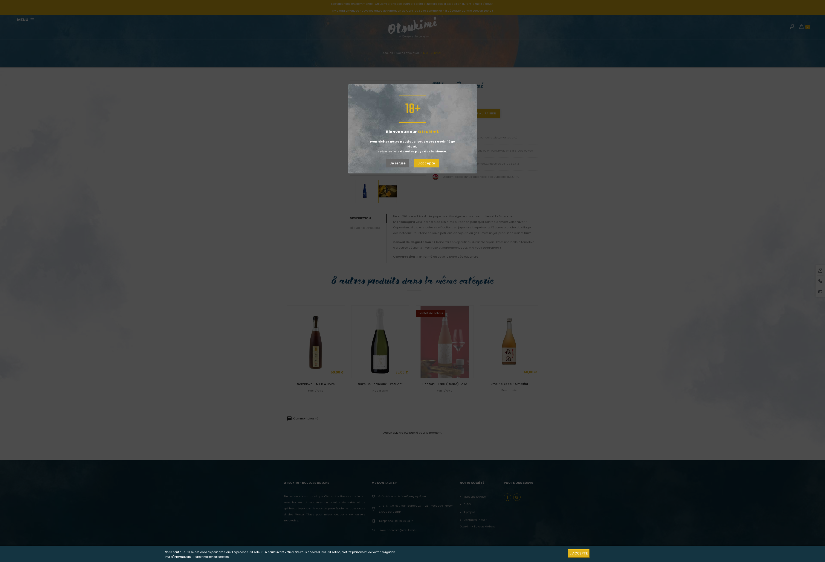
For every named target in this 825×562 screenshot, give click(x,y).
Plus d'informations (178, 557)
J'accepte (426, 163)
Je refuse (398, 163)
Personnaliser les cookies (211, 557)
